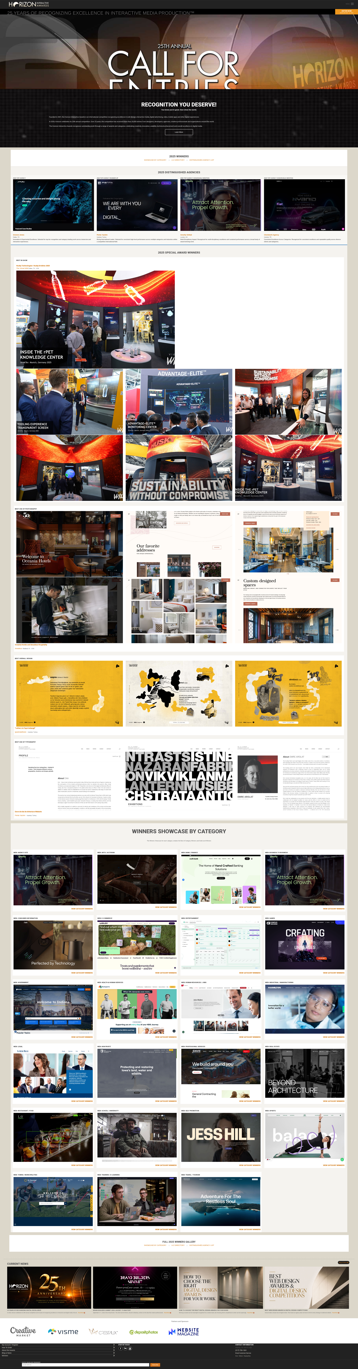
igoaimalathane (20, 732)
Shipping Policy (247, 1355)
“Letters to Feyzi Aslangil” (25, 728)
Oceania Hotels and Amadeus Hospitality (31, 645)
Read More (81, 1312)
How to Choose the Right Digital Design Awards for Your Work (203, 1310)
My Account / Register (10, 1345)
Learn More (179, 132)
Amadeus (18, 648)
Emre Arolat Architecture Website (28, 812)
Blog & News (343, 1262)
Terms (236, 1355)
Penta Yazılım (20, 815)
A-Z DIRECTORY (178, 160)
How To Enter (7, 1347)
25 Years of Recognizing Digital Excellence (24, 1310)
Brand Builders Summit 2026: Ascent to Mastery (112, 1310)
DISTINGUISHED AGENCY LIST (201, 160)
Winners (5, 1356)
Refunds (241, 1355)
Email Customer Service (243, 1353)
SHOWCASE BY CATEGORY (155, 160)
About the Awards (8, 1350)
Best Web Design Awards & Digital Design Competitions (286, 1310)
